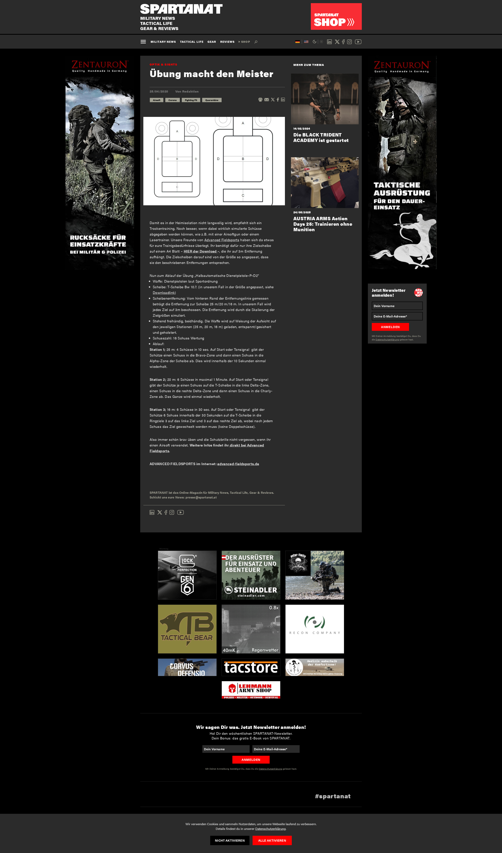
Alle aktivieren (272, 840)
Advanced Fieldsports (221, 239)
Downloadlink (164, 292)
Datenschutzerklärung (270, 828)
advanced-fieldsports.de (238, 463)
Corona (172, 100)
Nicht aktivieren (230, 840)
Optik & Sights (163, 64)
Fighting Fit (191, 100)
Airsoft (156, 100)
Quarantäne (211, 100)
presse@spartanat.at (201, 497)
